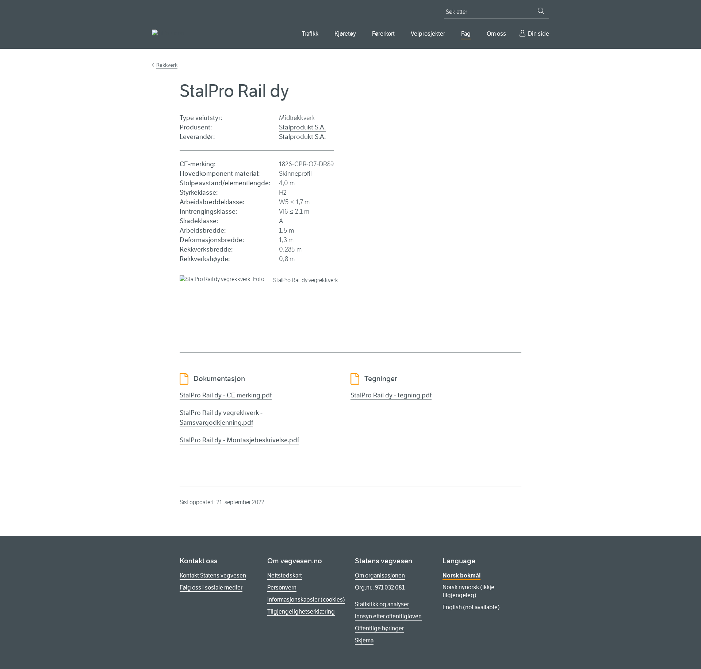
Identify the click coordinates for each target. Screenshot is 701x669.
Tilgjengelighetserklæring (301, 611)
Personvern (281, 587)
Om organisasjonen (380, 575)
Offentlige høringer (379, 628)
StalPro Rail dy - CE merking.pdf (226, 395)
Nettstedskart (284, 575)
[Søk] (541, 11)
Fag (466, 33)
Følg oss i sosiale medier (211, 587)
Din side (538, 33)
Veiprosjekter (428, 33)
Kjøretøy (345, 33)
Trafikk (310, 33)
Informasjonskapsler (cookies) (306, 599)
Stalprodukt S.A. (302, 127)
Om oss (496, 33)
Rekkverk (166, 65)
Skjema (364, 640)
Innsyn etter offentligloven (388, 616)
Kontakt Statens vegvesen (213, 575)
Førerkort (383, 33)
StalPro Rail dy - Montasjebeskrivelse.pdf (239, 440)
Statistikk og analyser (382, 604)
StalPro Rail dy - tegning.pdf (391, 395)
